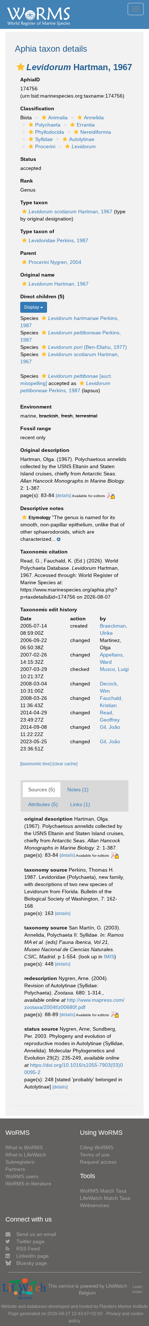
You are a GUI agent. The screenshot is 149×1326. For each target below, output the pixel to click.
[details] (63, 495)
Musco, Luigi (114, 669)
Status (28, 159)
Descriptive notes (42, 508)
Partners (15, 1169)
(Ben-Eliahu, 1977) (87, 347)
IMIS (109, 956)
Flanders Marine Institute (123, 1306)
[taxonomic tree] (36, 763)
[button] (20, 67)
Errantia (86, 125)
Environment (36, 407)
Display (32, 307)
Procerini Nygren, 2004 (55, 262)
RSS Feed (28, 1249)
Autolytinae (81, 139)
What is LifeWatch (25, 1155)
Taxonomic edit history (48, 609)
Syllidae (44, 139)
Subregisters (19, 1162)
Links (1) (80, 804)
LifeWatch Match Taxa (105, 1198)
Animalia (58, 117)
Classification (37, 108)
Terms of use (95, 1155)
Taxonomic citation (44, 552)
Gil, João (110, 727)
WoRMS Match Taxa (103, 1191)
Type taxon (34, 202)
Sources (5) (41, 789)
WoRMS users (21, 1176)
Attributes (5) (43, 804)
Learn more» (137, 1289)
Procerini (45, 146)
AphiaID (30, 79)
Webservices (94, 1205)
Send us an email (36, 1234)
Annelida (94, 117)
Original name (37, 275)
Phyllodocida (49, 132)
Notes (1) (78, 789)
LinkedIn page (32, 1256)
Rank (26, 181)
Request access (98, 1162)
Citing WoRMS (96, 1147)
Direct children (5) (42, 296)
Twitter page (30, 1241)
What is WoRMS (24, 1147)
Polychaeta (47, 125)
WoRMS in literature (28, 1183)
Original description (44, 450)
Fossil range (35, 428)
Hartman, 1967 (70, 211)
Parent (28, 253)
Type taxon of (37, 231)
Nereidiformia (95, 132)
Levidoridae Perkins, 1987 (58, 240)
